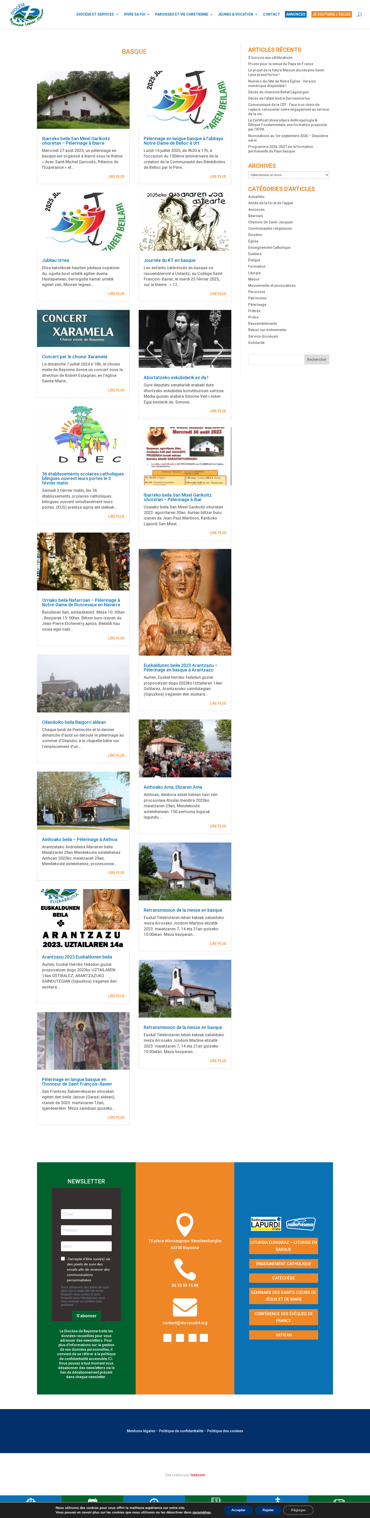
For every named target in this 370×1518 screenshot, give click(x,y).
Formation (257, 266)
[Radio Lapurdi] (268, 1229)
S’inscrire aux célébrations (270, 58)
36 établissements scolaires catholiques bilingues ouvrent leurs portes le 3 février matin (83, 478)
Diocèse (255, 235)
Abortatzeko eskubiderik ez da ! (176, 377)
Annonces (256, 210)
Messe (253, 279)
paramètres (202, 1512)
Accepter (238, 1510)
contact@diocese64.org (185, 1323)
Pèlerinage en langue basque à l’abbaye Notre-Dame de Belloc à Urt (183, 141)
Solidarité (256, 343)
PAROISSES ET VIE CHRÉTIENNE (181, 14)
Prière (253, 317)
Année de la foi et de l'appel (270, 203)
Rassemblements (262, 324)
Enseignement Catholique (269, 248)
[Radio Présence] (301, 1229)
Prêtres (254, 311)
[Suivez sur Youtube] (193, 1338)
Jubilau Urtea (55, 260)
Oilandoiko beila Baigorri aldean (74, 722)
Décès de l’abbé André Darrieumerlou (279, 98)
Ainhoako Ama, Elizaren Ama (173, 787)
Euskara (255, 254)
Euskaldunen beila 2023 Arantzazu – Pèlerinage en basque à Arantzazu (180, 667)
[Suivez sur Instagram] (180, 1338)
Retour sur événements (267, 330)
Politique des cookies (225, 1431)
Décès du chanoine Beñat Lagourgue (278, 92)
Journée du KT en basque (170, 260)
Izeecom (198, 1475)
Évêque (254, 260)
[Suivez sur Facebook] (167, 1338)
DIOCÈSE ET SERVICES (95, 14)
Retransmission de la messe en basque (183, 910)
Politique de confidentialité (181, 1431)
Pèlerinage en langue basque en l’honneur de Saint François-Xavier (77, 1082)
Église (253, 241)
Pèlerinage (257, 305)
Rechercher (316, 359)
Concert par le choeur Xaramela (74, 356)
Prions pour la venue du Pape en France (280, 64)
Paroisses (256, 292)
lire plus (116, 177)
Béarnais (255, 216)
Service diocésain (263, 336)
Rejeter (268, 1510)
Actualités (256, 197)
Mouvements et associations (272, 286)
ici (110, 1359)
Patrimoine (257, 298)
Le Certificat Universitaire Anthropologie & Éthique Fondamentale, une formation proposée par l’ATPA (287, 124)
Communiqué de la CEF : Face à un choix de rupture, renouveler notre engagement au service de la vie (288, 109)
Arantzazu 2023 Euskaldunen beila (77, 957)
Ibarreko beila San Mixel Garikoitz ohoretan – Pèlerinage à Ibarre (76, 141)
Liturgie (254, 273)
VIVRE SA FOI (134, 14)
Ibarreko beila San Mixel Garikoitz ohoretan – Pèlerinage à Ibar (178, 497)
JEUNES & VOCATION (235, 14)
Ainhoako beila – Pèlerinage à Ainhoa (79, 839)
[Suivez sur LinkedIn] (204, 1338)
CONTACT (271, 14)
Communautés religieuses (270, 228)
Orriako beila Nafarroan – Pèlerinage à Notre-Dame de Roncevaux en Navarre (81, 602)
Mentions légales (141, 1431)
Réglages (298, 1510)
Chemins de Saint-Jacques (270, 222)
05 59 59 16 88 (185, 1285)
